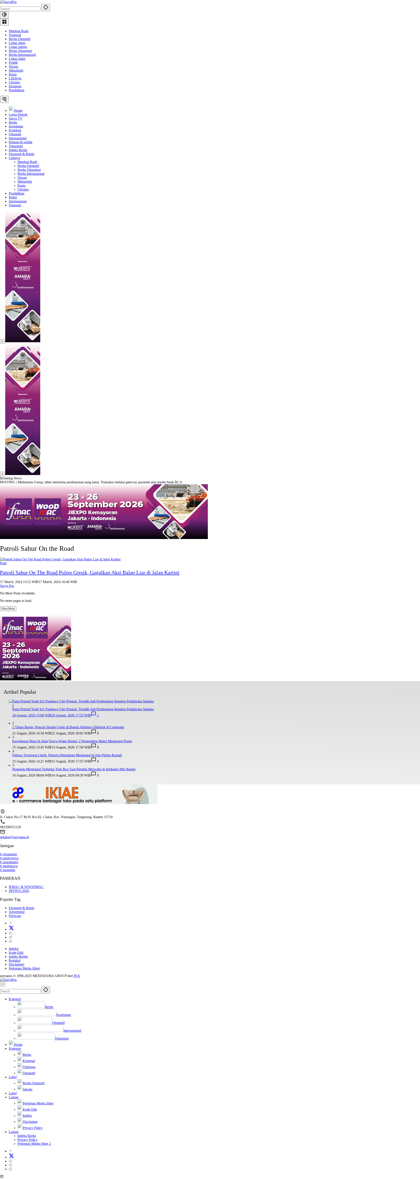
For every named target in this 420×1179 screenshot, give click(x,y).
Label (13, 1077)
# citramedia (8, 854)
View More (8, 608)
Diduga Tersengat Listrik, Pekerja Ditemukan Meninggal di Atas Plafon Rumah (67, 755)
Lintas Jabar (17, 43)
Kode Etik (16, 952)
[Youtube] (10, 937)
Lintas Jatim (17, 58)
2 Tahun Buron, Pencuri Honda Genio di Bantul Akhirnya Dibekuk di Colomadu (68, 727)
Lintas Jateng (18, 47)
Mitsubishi (16, 70)
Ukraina (14, 82)
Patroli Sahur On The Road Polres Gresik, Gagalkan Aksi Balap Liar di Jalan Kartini (89, 572)
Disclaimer (16, 964)
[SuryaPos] (8, 2)
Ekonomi (15, 86)
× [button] (3, 984)
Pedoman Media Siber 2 (34, 1143)
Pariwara (15, 916)
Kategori (15, 999)
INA (77, 976)
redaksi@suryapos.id (14, 837)
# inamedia (7, 870)
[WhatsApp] (10, 941)
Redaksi (14, 960)
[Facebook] (10, 923)
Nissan (13, 66)
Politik (13, 62)
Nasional (15, 35)
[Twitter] (11, 929)
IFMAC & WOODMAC (26, 887)
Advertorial (16, 912)
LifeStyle (15, 78)
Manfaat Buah (18, 31)
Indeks (13, 948)
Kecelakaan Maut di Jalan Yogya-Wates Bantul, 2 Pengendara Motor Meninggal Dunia (72, 741)
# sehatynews (9, 858)
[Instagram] (10, 933)
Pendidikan (16, 90)
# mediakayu (9, 866)
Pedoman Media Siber (24, 968)
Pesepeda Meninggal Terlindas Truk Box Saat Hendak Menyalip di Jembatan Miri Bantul (73, 769)
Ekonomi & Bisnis (21, 908)
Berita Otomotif (19, 39)
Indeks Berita (18, 956)
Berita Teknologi (20, 51)
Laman (13, 1097)
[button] (45, 7)
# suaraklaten (9, 862)
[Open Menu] (4, 22)
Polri (3, 563)
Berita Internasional (22, 55)
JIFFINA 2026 (19, 891)
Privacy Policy (28, 1140)
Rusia (13, 74)
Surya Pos (7, 586)
